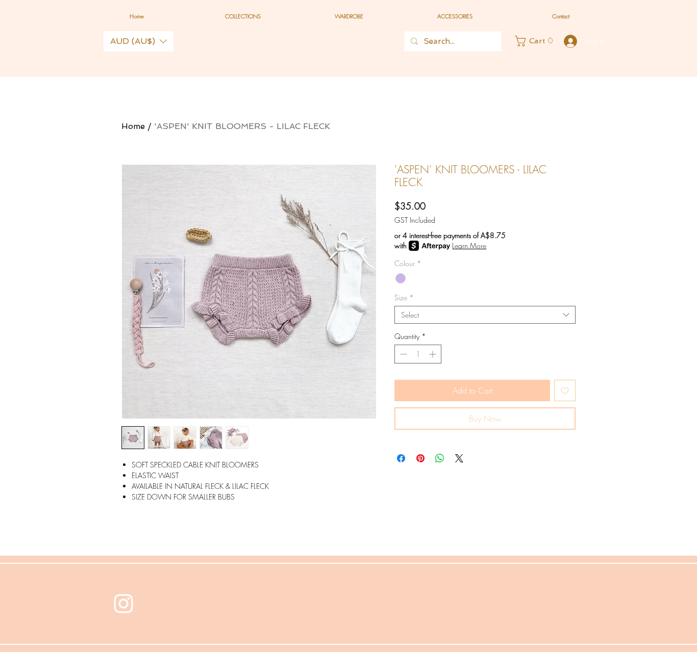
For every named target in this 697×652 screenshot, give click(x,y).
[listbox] (138, 41)
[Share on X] (459, 458)
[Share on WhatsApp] (440, 458)
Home (133, 126)
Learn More (469, 245)
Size (404, 297)
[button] (138, 41)
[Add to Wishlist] (565, 390)
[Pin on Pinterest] (420, 458)
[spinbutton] (418, 354)
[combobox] (485, 315)
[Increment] (433, 354)
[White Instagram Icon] (123, 603)
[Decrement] (402, 354)
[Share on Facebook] (401, 458)
